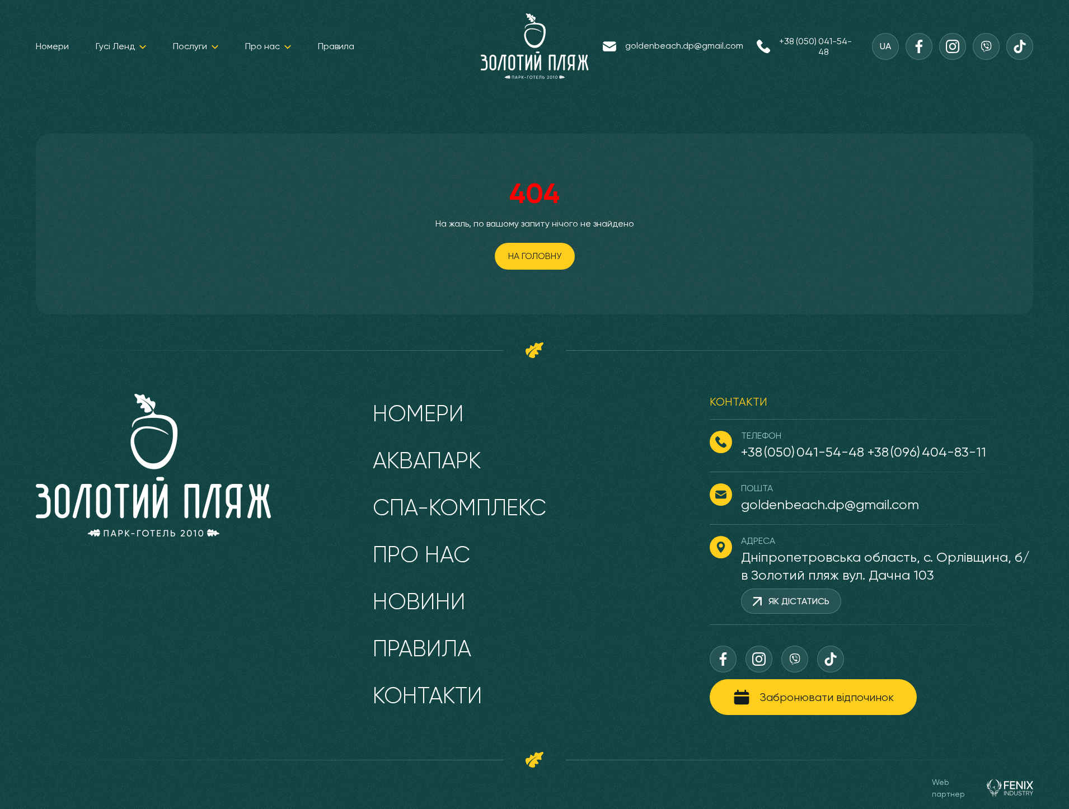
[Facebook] (919, 46)
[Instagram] (952, 46)
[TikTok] (1019, 46)
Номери (52, 46)
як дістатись (798, 601)
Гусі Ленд (115, 46)
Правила (336, 46)
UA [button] (885, 46)
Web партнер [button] (948, 788)
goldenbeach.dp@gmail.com (684, 45)
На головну (534, 256)
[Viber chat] (986, 46)
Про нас (262, 46)
